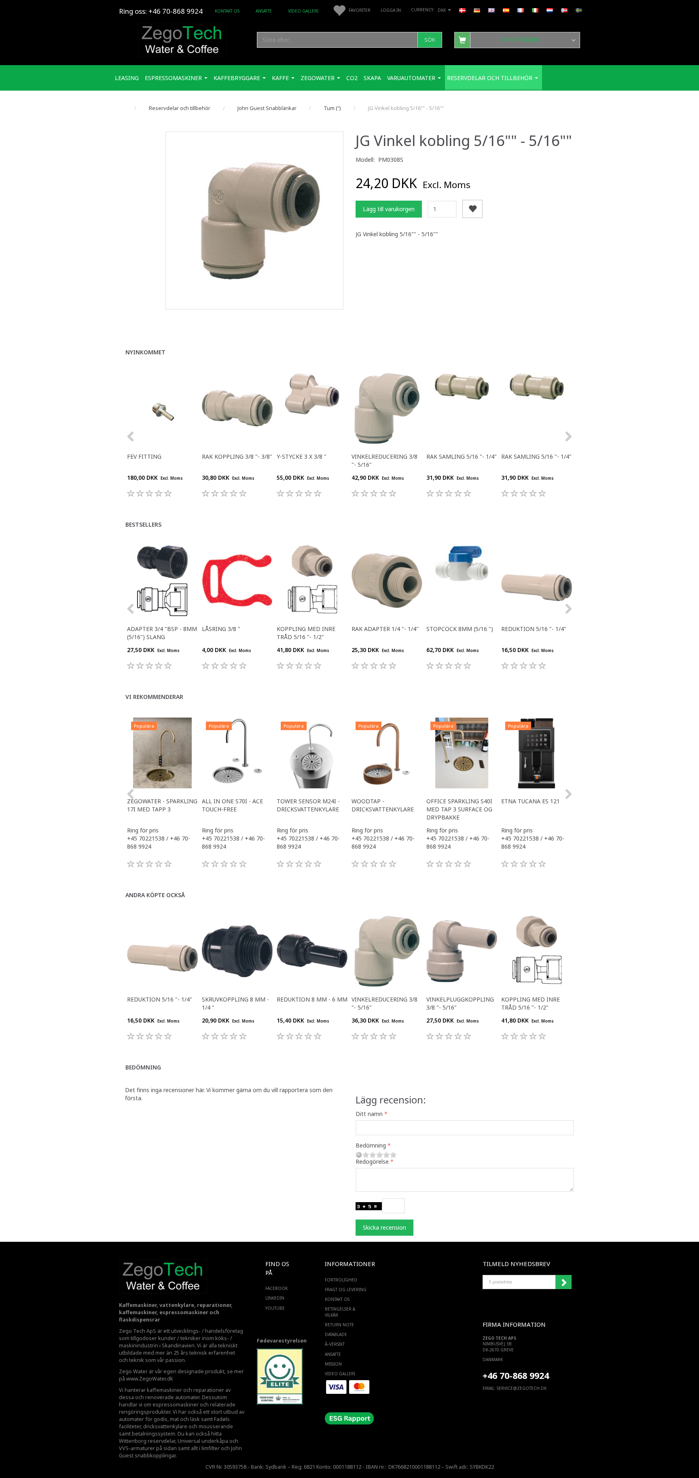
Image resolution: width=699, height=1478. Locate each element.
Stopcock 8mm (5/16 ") (459, 629)
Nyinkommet (145, 352)
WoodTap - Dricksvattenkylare (383, 805)
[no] (564, 9)
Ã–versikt (335, 1344)
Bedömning (143, 1067)
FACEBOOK (276, 1288)
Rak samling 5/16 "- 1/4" (461, 456)
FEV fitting (144, 456)
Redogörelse (372, 1161)
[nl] (549, 9)
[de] (477, 9)
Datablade (336, 1334)
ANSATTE (264, 11)
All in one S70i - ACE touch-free (232, 805)
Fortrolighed (341, 1280)
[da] (462, 9)
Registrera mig (563, 1282)
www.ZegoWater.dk (149, 1378)
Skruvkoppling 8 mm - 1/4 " (235, 1003)
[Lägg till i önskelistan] (472, 209)
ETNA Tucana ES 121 (530, 801)
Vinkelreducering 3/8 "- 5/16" (384, 460)
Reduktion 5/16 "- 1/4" (533, 629)
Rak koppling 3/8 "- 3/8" (237, 456)
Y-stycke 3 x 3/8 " (301, 456)
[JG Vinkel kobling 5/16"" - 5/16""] (254, 220)
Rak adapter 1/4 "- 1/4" (385, 629)
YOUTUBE (275, 1308)
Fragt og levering (345, 1289)
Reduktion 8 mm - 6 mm (312, 999)
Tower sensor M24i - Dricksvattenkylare (308, 805)
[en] (491, 9)
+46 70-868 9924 (175, 11)
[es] (506, 9)
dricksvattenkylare (165, 1426)
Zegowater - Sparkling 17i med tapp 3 (162, 805)
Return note (339, 1325)
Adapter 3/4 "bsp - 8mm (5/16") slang (162, 633)
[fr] (520, 9)
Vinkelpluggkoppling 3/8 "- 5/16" (460, 1003)
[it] (535, 9)
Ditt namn (369, 1114)
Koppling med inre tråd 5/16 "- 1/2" (306, 633)
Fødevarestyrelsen (282, 1340)
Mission (333, 1364)
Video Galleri (303, 11)
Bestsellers (143, 524)
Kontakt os (227, 11)
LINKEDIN (274, 1298)
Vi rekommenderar (154, 697)
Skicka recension (384, 1227)
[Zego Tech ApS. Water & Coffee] (182, 38)
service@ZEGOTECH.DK (521, 1388)
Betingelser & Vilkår (340, 1311)
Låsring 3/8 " (221, 629)
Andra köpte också (155, 895)
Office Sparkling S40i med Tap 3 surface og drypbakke (459, 809)
